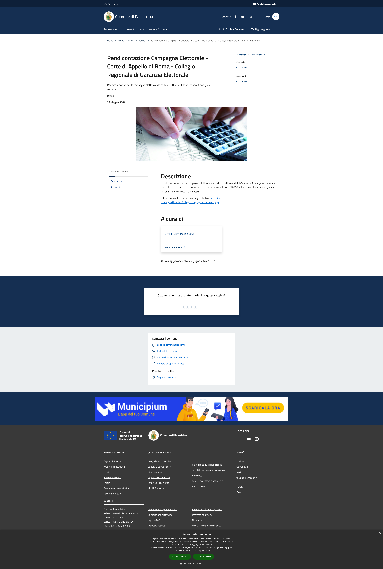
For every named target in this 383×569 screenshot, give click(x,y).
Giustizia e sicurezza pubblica (207, 464)
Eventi (239, 492)
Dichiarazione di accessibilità (206, 525)
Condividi (241, 54)
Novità (120, 40)
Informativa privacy (202, 515)
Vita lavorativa (155, 472)
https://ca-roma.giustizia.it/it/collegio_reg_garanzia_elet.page (191, 200)
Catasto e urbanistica (158, 483)
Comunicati (242, 466)
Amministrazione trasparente (207, 509)
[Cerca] (275, 16)
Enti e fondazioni (112, 477)
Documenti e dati (112, 493)
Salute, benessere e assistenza (207, 481)
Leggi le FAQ (154, 520)
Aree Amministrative (114, 466)
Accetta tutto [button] (179, 556)
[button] (191, 563)
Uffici (106, 472)
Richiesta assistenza (158, 525)
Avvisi (131, 40)
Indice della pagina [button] (119, 171)
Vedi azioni (257, 54)
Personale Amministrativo (117, 488)
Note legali (197, 520)
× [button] (380, 533)
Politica (142, 40)
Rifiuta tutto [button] (203, 556)
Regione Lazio (111, 4)
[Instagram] (249, 16)
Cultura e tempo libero (159, 466)
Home (110, 40)
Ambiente (197, 475)
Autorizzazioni (199, 486)
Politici (107, 483)
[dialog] (191, 549)
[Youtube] (242, 16)
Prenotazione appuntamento (162, 509)
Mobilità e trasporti (157, 488)
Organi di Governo (113, 461)
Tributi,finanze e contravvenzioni (208, 470)
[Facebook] (234, 16)
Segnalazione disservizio (160, 515)
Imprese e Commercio (159, 477)
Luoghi (239, 487)
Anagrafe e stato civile (159, 461)
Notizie (240, 461)
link (208, 550)
